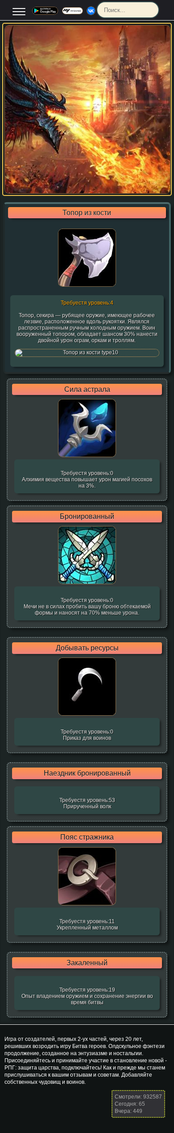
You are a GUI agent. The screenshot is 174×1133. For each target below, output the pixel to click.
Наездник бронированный (87, 773)
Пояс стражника (87, 837)
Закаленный (87, 963)
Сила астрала (87, 389)
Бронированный (87, 516)
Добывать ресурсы (87, 648)
